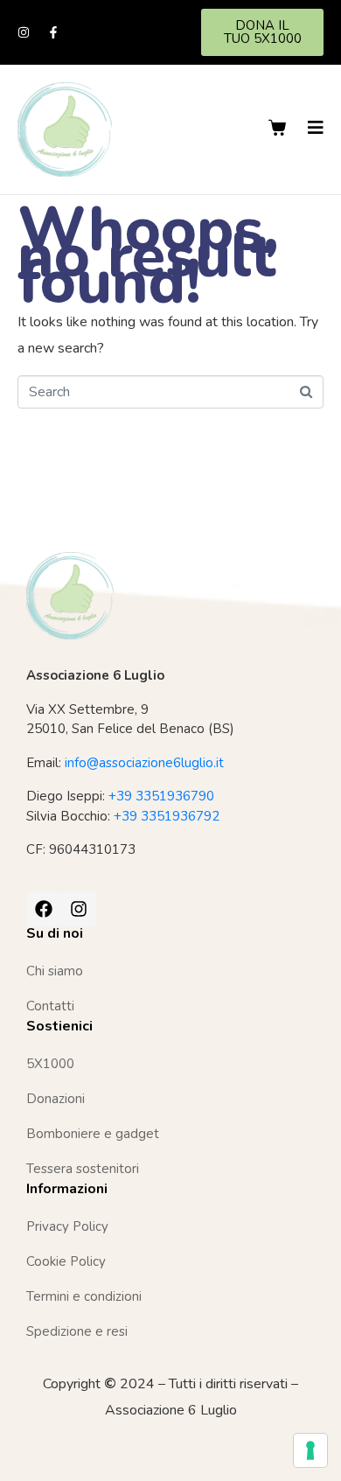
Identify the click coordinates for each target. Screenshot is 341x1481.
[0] (279, 128)
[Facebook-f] (53, 32)
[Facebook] (43, 908)
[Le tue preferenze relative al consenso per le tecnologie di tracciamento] (310, 1450)
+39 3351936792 (166, 816)
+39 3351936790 (161, 796)
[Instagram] (23, 32)
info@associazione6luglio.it (144, 763)
